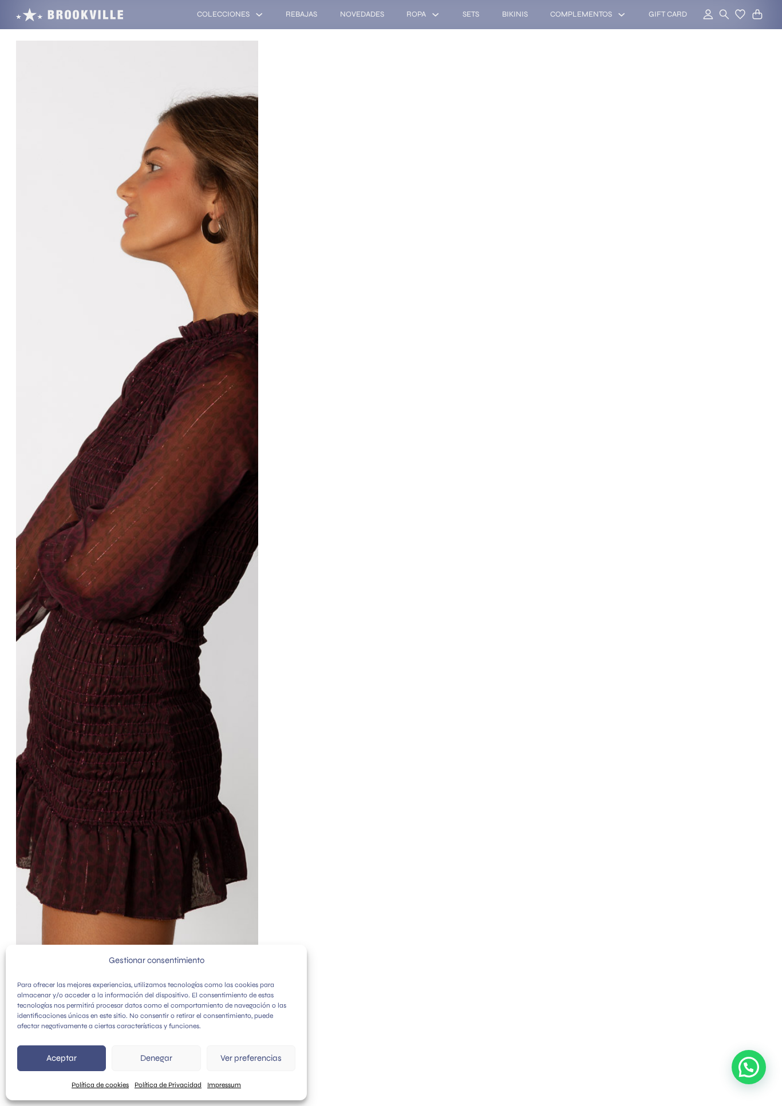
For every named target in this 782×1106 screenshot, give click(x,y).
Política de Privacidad (168, 1085)
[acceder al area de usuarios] (702, 15)
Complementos (581, 14)
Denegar (156, 1058)
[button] (740, 14)
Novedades (362, 14)
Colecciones (223, 14)
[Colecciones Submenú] (259, 14)
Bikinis (515, 14)
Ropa (416, 14)
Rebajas (301, 14)
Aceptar (61, 1058)
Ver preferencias (251, 1058)
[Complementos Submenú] (621, 14)
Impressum (224, 1085)
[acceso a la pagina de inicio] (69, 14)
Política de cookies (100, 1085)
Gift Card (668, 14)
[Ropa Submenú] (435, 14)
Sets (471, 14)
